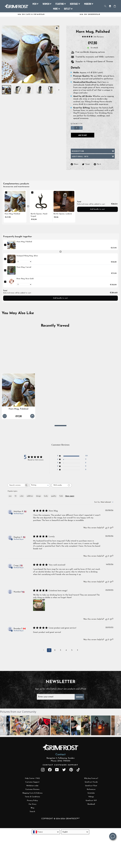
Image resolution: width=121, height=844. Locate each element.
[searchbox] (16, 485)
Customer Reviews (32, 789)
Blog (32, 808)
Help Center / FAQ (32, 778)
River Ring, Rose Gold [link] (25, 279)
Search (32, 811)
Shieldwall (91, 804)
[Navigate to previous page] (43, 650)
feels (61, 496)
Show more (69, 496)
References (91, 789)
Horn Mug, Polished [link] (12, 214)
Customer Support (32, 782)
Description (78, 151)
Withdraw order (32, 786)
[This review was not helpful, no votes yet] (111, 527)
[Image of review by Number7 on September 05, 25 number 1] (39, 605)
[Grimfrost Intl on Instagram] (43, 769)
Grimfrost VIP (91, 800)
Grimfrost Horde (91, 782)
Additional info (80, 156)
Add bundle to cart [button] (97, 209)
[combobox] (40, 485)
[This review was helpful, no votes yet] (106, 528)
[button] (3, 725)
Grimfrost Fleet (91, 786)
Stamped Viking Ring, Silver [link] (27, 256)
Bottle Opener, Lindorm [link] (63, 214)
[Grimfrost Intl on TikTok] (78, 769)
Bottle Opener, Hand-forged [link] (39, 215)
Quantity (77, 124)
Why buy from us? (91, 778)
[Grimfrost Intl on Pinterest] (71, 769)
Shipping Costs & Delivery (32, 793)
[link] (15, 201)
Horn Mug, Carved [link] (24, 267)
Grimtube (91, 793)
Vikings (91, 797)
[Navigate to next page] (77, 650)
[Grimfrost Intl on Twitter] (64, 769)
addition (30, 496)
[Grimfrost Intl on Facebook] (50, 769)
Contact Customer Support (60, 765)
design (38, 496)
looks (46, 496)
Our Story (32, 804)
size (10, 496)
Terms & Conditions (32, 797)
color (22, 496)
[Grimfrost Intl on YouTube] (57, 769)
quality (53, 496)
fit (16, 496)
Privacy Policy (32, 800)
